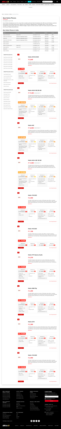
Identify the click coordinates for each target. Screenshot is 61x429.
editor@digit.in (52, 412)
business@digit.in (51, 413)
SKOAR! (30, 4)
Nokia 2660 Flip (6, 47)
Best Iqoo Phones (6, 99)
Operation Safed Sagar (6, 417)
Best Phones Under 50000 (8, 64)
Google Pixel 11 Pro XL (19, 395)
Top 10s (18, 1)
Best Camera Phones (7, 84)
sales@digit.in (50, 414)
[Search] (54, 2)
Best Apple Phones (7, 95)
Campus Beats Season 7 (6, 416)
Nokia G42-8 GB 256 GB (7, 36)
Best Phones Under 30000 (8, 60)
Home (3, 14)
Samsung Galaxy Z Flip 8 (19, 396)
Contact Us (22, 425)
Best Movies (31, 403)
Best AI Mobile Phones (7, 77)
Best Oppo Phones (7, 94)
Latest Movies (32, 404)
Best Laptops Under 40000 (6, 405)
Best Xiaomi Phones (7, 103)
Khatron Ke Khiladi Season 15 (7, 415)
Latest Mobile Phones (7, 74)
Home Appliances (13, 4)
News (11, 1)
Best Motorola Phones (7, 106)
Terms (46, 399)
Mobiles (3, 4)
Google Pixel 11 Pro (19, 394)
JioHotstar (17, 416)
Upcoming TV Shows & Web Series (35, 409)
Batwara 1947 (18, 404)
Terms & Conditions (43, 425)
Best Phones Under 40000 (8, 62)
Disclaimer (56, 425)
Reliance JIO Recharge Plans (34, 396)
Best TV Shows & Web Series (34, 407)
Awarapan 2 (18, 403)
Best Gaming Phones (7, 82)
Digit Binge (34, 1)
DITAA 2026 (39, 1)
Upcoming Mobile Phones (8, 76)
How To (26, 1)
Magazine (33, 4)
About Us (16, 425)
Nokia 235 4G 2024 (6, 34)
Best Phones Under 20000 (8, 59)
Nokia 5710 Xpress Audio (7, 45)
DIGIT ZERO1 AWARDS (40, 4)
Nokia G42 (5, 38)
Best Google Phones (7, 105)
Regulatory (36, 425)
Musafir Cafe (4, 413)
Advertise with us (29, 425)
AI (29, 1)
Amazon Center (47, 4)
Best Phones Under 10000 (8, 57)
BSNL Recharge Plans (33, 395)
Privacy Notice (49, 399)
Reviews (14, 1)
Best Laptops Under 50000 (6, 406)
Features (22, 1)
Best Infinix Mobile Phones (8, 108)
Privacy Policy (50, 425)
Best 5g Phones (6, 86)
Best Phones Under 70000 (8, 68)
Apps (23, 4)
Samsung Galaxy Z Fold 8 (19, 398)
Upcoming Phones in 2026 (6, 397)
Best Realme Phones (7, 101)
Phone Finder (19, 4)
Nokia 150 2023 (6, 41)
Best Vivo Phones (6, 97)
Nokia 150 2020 (6, 50)
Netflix (17, 413)
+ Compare (21, 83)
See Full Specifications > (53, 83)
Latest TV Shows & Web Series (34, 408)
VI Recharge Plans (32, 397)
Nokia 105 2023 (6, 43)
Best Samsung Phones (7, 92)
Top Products (6, 14)
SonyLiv (17, 417)
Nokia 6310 (5, 48)
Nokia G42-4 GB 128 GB (7, 40)
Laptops (7, 4)
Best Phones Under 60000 (8, 66)
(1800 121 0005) (48, 410)
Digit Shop (52, 4)
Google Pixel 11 (18, 392)
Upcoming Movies (32, 405)
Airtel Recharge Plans (33, 393)
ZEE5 (17, 415)
